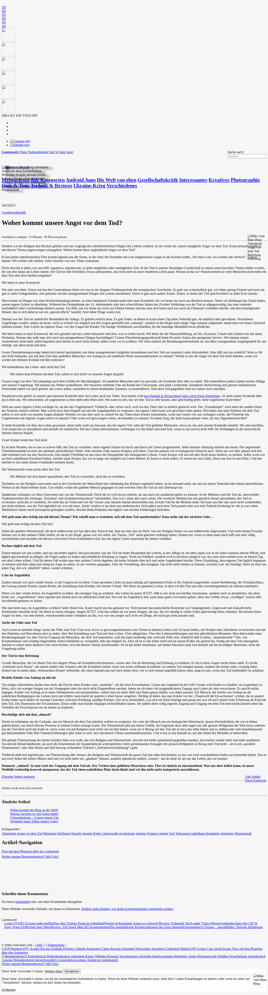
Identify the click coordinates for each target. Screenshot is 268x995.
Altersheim (9, 833)
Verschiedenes (122, 185)
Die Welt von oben (116, 180)
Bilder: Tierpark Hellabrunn (244, 927)
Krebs (97, 833)
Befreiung (50, 833)
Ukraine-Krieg (89, 185)
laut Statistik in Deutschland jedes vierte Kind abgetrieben (182, 396)
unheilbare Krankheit (205, 833)
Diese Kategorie (255, 780)
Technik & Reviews (51, 185)
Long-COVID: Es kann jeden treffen (28, 923)
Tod (171, 833)
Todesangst (182, 833)
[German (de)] (20, 141)
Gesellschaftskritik (158, 180)
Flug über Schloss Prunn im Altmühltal (78, 923)
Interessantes (193, 180)
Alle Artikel (252, 776)
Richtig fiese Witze (38, 927)
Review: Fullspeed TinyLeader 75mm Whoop (189, 923)
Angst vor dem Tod (30, 833)
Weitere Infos (53, 971)
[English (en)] (20, 145)
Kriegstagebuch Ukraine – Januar (204, 927)
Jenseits (87, 833)
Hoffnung (63, 833)
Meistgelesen (15, 180)
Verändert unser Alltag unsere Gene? (34, 821)
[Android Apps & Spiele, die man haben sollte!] (134, 71)
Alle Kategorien (47, 180)
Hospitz (76, 833)
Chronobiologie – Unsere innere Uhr (34, 817)
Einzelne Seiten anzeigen (18, 776)
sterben (163, 833)
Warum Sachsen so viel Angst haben (34, 814)
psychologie (127, 833)
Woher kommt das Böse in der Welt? (34, 810)
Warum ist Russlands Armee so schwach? (131, 923)
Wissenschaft (242, 833)
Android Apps (81, 180)
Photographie (245, 180)
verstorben (226, 833)
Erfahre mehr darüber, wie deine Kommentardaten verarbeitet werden (127, 909)
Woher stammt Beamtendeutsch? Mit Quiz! (30, 856)
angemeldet (22, 901)
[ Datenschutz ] (56, 945)
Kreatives (219, 180)
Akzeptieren (72, 971)
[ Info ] (39, 945)
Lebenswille (110, 833)
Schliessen (8, 989)
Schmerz (152, 833)
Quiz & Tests (16, 185)
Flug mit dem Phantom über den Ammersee (30, 851)
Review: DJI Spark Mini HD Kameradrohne (80, 927)
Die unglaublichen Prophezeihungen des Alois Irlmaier (146, 927)
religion (141, 833)
